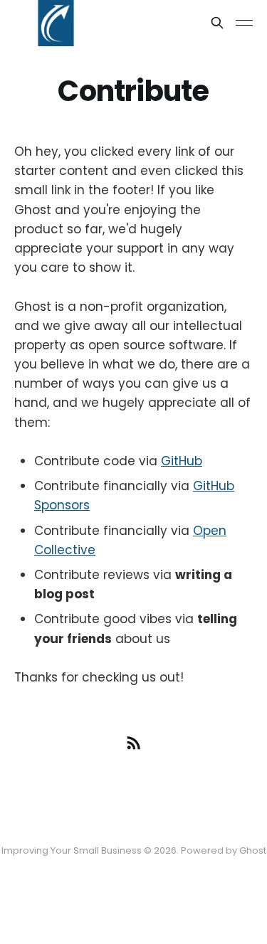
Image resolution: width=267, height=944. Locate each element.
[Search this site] (217, 22)
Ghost (252, 850)
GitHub (181, 461)
